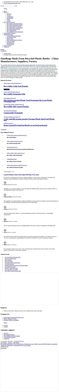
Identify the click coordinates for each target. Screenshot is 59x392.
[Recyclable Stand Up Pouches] (12, 159)
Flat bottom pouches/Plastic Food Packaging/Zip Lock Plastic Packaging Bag (28, 101)
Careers (8, 20)
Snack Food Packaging (10, 258)
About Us (9, 14)
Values (8, 19)
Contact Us (6, 47)
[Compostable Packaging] (10, 110)
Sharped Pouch (10, 44)
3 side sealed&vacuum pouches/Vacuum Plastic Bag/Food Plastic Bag (29, 119)
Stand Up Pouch (11, 41)
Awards (9, 15)
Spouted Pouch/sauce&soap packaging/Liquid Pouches (20, 149)
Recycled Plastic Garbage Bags (12, 262)
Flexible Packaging (8, 34)
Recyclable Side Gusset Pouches (15, 27)
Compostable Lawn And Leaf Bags (21, 345)
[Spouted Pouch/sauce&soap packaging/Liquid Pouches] (12, 147)
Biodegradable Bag (14, 69)
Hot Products (4, 342)
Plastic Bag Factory (29, 344)
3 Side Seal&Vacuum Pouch (14, 36)
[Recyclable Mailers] (17, 135)
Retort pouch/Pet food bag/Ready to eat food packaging (25, 125)
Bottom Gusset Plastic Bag (11, 268)
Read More (6, 89)
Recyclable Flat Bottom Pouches (15, 25)
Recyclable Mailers (11, 30)
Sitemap (10, 342)
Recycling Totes (9, 261)
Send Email (3, 348)
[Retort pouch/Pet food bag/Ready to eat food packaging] (8, 123)
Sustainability (10, 18)
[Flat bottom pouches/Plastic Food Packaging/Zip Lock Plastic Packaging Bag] (10, 98)
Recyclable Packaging (9, 22)
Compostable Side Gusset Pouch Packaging (18, 67)
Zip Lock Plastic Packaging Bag (13, 257)
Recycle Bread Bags (19, 344)
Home (5, 11)
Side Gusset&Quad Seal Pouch (14, 40)
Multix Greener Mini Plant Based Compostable (45, 344)
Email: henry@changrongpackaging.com (14, 317)
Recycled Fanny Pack (10, 267)
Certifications (10, 16)
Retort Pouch (10, 38)
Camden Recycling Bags (7, 345)
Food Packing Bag (9, 264)
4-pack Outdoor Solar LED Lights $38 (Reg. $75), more (21, 174)
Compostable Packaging (9, 33)
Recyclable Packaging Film (13, 29)
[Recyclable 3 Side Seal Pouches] (13, 83)
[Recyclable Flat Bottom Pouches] (17, 165)
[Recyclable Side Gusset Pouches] (14, 104)
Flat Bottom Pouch (11, 37)
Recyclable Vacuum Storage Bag (13, 271)
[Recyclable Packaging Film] (12, 92)
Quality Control (7, 45)
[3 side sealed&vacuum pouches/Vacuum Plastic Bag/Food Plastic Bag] (12, 117)
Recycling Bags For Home (11, 269)
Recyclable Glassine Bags (7, 344)
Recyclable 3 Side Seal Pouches (14, 23)
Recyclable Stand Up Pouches (14, 26)
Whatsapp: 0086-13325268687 (11, 320)
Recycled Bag (8, 260)
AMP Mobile (16, 342)
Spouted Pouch (10, 42)
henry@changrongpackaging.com (12, 3)
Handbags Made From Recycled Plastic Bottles (16, 265)
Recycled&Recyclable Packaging (15, 31)
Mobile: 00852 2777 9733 (10, 318)
